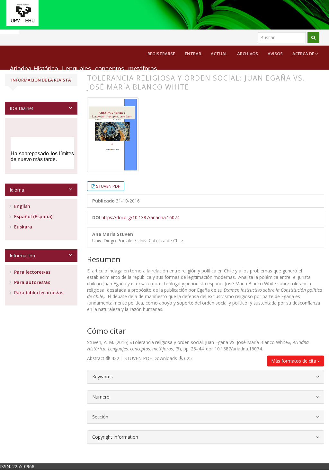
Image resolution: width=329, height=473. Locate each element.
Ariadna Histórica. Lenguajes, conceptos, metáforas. (84, 69)
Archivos (247, 53)
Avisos (275, 53)
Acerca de (303, 53)
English (21, 206)
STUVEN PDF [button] (108, 186)
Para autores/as (31, 282)
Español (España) (32, 216)
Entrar (193, 53)
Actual (219, 53)
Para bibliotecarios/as (38, 292)
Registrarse (161, 53)
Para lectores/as (31, 272)
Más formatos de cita (294, 361)
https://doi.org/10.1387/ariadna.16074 (141, 217)
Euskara (22, 227)
